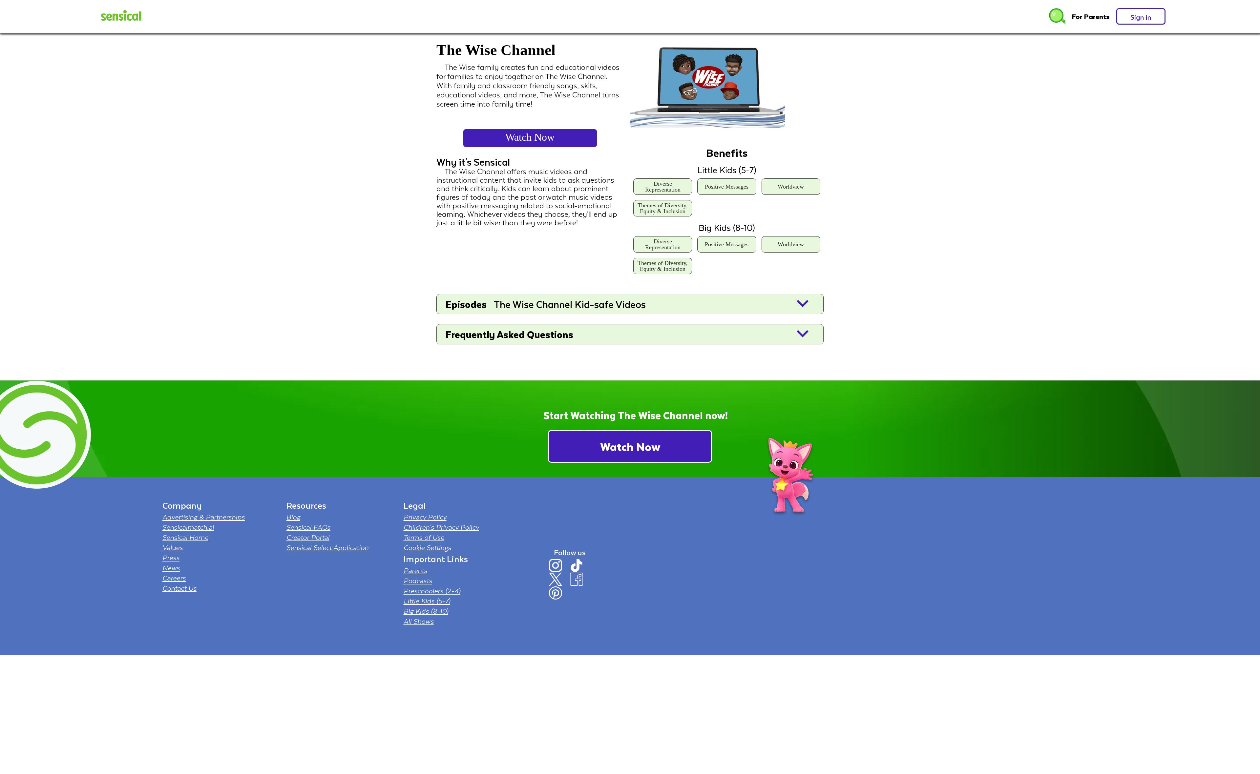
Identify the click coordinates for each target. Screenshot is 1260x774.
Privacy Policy (425, 517)
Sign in (1140, 16)
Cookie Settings (427, 547)
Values (172, 547)
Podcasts (418, 580)
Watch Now (530, 137)
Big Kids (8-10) (426, 611)
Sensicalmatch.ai (188, 527)
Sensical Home (185, 537)
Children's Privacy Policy (441, 527)
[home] (121, 16)
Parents (415, 570)
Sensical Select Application (327, 547)
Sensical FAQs (308, 527)
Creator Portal (307, 537)
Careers (174, 578)
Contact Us (179, 588)
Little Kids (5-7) (427, 601)
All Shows (419, 621)
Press (170, 557)
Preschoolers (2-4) (432, 590)
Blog (293, 517)
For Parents (1091, 16)
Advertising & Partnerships (203, 517)
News (171, 567)
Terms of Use (424, 537)
